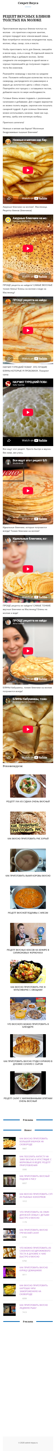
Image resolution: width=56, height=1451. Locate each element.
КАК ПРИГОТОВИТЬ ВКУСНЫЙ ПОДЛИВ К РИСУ (34, 1177)
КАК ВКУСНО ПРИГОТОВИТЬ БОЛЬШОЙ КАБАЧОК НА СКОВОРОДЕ (34, 1141)
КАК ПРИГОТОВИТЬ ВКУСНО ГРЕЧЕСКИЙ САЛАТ (34, 1231)
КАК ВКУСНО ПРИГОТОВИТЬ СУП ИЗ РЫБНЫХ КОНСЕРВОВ (36, 1195)
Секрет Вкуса (28, 3)
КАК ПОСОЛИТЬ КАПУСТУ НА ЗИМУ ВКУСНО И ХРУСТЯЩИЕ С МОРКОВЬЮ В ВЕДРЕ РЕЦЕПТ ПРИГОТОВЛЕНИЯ (35, 1161)
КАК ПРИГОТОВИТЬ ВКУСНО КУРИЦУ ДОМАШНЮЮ (34, 1269)
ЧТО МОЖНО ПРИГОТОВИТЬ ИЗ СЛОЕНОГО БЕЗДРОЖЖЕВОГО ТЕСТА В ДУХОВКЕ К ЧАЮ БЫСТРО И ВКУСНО (35, 1252)
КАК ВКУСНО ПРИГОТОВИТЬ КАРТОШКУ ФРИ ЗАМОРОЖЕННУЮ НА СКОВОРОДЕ (34, 1290)
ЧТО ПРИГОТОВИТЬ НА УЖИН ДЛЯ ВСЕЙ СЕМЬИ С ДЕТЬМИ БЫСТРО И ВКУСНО (34, 1214)
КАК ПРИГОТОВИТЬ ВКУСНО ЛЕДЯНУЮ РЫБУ (34, 1306)
